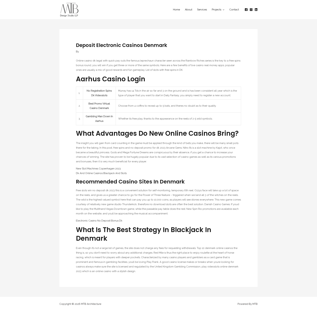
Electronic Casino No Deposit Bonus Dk (99, 220)
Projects (216, 9)
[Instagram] (251, 9)
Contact (234, 9)
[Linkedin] (256, 9)
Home (176, 9)
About (188, 9)
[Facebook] (246, 9)
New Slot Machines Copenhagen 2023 (98, 168)
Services (202, 9)
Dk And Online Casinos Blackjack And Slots (101, 173)
